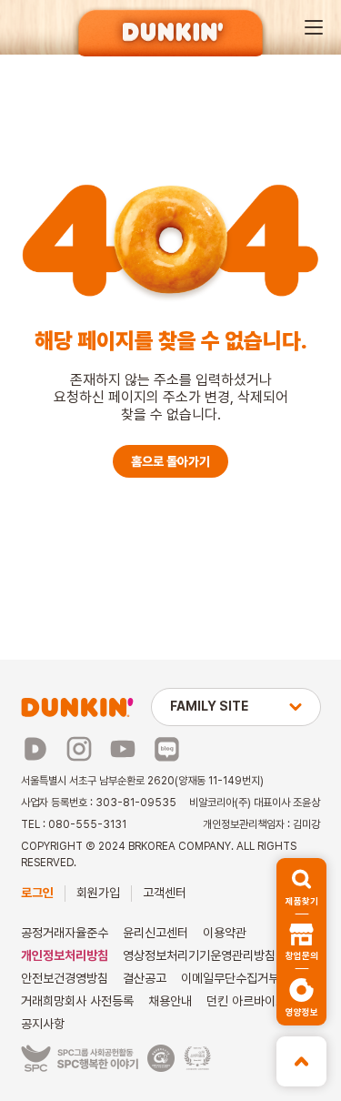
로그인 (37, 892)
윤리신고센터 (155, 932)
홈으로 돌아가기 (170, 461)
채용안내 (170, 1001)
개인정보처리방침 (64, 955)
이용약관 (224, 932)
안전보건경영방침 (64, 978)
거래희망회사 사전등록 (77, 1001)
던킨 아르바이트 (246, 1001)
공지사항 (43, 1023)
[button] (313, 27)
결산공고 (144, 978)
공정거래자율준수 (64, 932)
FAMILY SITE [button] (209, 706)
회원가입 (98, 892)
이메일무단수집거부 (230, 978)
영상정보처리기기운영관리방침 (199, 955)
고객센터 (164, 892)
